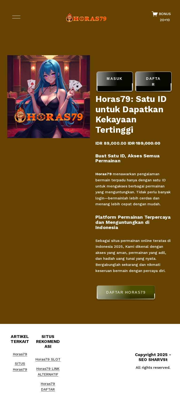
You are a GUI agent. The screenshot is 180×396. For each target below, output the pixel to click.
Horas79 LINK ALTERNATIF (48, 372)
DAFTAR (153, 82)
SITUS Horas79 (20, 366)
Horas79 (103, 174)
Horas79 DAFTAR (48, 387)
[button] (134, 293)
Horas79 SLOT (47, 359)
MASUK (115, 79)
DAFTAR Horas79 (126, 292)
